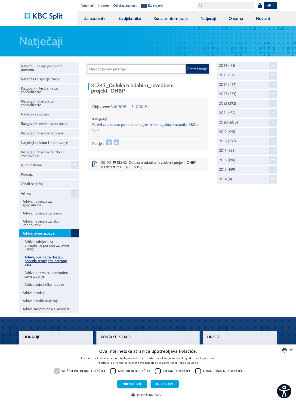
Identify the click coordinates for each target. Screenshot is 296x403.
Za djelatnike (129, 18)
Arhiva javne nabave (38, 233)
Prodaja (27, 174)
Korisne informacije (171, 18)
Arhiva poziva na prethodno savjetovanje (46, 274)
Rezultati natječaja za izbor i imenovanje (42, 154)
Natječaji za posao (35, 114)
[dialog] (148, 373)
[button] (148, 394)
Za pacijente (94, 18)
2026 (227, 66)
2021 (227, 113)
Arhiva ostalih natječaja (41, 301)
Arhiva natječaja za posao (42, 213)
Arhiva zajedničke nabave (44, 284)
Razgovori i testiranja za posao (44, 123)
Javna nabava (31, 165)
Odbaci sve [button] (164, 384)
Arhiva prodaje (34, 293)
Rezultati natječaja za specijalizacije (37, 103)
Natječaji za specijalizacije (40, 79)
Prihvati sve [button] (132, 384)
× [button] (291, 350)
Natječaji (208, 18)
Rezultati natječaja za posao (42, 133)
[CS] (284, 391)
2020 (228, 122)
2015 (227, 169)
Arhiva (26, 193)
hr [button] (269, 5)
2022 (227, 103)
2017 (227, 150)
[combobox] (284, 350)
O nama (236, 18)
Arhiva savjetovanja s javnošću (46, 309)
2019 (227, 132)
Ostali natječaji (32, 184)
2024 (227, 85)
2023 (227, 94)
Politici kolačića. (188, 363)
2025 (228, 75)
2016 (227, 160)
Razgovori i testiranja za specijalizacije (39, 90)
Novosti (263, 18)
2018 (227, 141)
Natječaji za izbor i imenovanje (44, 142)
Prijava (259, 5)
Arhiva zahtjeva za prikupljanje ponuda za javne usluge (47, 245)
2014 (225, 179)
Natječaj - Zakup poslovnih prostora (41, 68)
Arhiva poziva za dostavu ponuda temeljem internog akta (46, 261)
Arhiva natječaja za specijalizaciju (37, 203)
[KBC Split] (45, 16)
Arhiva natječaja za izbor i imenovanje (42, 223)
